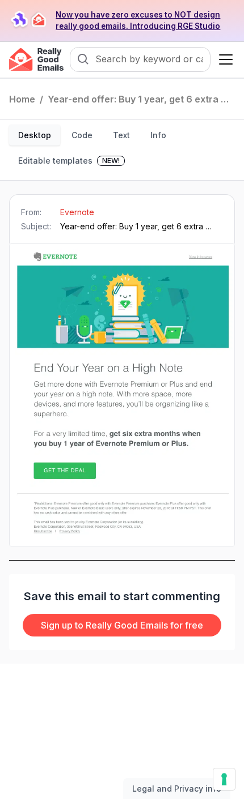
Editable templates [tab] (69, 160)
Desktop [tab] (34, 135)
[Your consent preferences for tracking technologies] (224, 779)
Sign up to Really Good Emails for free (122, 625)
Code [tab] (81, 135)
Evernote (77, 212)
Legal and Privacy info (176, 788)
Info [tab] (158, 135)
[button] (223, 59)
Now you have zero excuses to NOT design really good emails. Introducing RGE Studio (138, 20)
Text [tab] (121, 135)
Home (22, 99)
